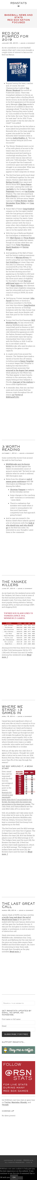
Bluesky (23, 1102)
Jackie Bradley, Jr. (20, 138)
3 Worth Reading (11, 448)
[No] (20, 1178)
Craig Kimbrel (28, 209)
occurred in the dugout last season (20, 370)
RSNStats (18, 3)
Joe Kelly (10, 189)
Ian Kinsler (29, 191)
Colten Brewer (21, 201)
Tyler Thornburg (23, 245)
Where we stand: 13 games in (12, 710)
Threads (5, 1105)
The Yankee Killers (14, 583)
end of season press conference (19, 480)
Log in (29, 1162)
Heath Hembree (12, 247)
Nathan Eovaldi (12, 182)
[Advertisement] (18, 418)
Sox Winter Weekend (17, 89)
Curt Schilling (12, 262)
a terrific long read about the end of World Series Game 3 (16, 918)
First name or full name (11, 1019)
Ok (14, 1177)
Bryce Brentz (11, 196)
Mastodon (16, 1102)
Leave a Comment (27, 43)
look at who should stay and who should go (20, 525)
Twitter (7, 1102)
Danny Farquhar (27, 361)
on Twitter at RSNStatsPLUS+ (14, 396)
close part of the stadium (22, 382)
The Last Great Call (18, 905)
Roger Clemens (17, 285)
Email (4, 1026)
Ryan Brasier (29, 238)
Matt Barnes (15, 238)
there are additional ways (18, 282)
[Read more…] (15, 952)
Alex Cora (22, 104)
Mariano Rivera (22, 257)
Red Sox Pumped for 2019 (15, 36)
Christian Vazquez (17, 489)
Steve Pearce (26, 184)
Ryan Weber (21, 203)
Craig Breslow (29, 305)
